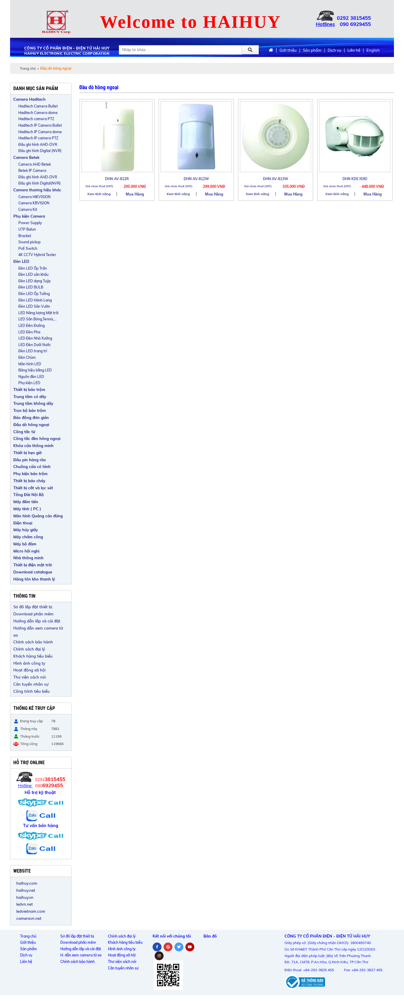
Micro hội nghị (26, 551)
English (373, 50)
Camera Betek (26, 157)
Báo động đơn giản (31, 417)
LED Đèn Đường (31, 325)
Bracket (24, 236)
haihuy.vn (24, 897)
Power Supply (30, 223)
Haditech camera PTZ (36, 119)
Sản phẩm (312, 50)
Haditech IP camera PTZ (38, 138)
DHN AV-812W (196, 179)
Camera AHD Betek (34, 164)
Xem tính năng (99, 194)
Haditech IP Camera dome (40, 132)
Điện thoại (22, 523)
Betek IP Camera (32, 170)
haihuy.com (26, 883)
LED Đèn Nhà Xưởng (35, 338)
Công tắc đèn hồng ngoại (36, 438)
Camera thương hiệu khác (37, 190)
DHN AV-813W (275, 179)
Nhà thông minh (28, 557)
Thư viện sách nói (29, 677)
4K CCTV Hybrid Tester (37, 254)
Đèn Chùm (27, 357)
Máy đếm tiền (25, 501)
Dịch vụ (334, 50)
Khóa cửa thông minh (33, 445)
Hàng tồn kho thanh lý (34, 579)
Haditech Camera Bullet (38, 106)
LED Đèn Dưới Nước (34, 345)
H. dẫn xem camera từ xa (80, 955)
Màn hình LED (29, 364)
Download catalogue (32, 572)
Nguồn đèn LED (31, 376)
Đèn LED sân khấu (33, 274)
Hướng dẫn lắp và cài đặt (36, 621)
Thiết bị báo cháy (29, 480)
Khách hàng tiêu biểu (33, 656)
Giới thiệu (288, 50)
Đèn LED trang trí (32, 351)
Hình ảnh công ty (29, 663)
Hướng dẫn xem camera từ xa (38, 632)
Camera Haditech (29, 99)
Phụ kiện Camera (29, 216)
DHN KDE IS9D (354, 179)
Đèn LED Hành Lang (35, 300)
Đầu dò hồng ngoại (31, 424)
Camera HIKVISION (34, 197)
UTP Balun (27, 229)
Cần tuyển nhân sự (31, 684)
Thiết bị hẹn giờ (27, 452)
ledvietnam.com (30, 911)
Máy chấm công (28, 536)
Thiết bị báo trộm (29, 389)
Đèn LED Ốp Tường (34, 293)
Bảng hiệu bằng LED (35, 370)
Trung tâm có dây (29, 396)
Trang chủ (28, 68)
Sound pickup (29, 242)
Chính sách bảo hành (33, 642)
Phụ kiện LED (29, 383)
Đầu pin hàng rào (29, 459)
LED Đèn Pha (29, 332)
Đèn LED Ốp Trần (32, 268)
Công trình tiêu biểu (31, 691)
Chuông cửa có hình (32, 466)
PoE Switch (27, 248)
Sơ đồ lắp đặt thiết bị (32, 606)
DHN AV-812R (117, 179)
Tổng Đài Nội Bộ (28, 494)
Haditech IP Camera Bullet (40, 125)
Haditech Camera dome (38, 112)
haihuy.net (25, 890)
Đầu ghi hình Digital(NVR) (39, 183)
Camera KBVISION (33, 203)
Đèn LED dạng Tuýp (34, 281)
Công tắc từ (24, 431)
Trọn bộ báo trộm (29, 410)
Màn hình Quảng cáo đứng (38, 515)
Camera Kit (27, 209)
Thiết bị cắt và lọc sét (33, 487)
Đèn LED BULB (30, 287)
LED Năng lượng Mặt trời (38, 313)
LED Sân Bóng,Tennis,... (37, 319)
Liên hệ (354, 50)
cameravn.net (28, 918)
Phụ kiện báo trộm (30, 473)
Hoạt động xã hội (29, 670)
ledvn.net (24, 904)
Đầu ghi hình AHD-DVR (37, 144)
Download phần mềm (33, 614)
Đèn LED (21, 261)
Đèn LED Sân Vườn (34, 306)
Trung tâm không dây (33, 403)
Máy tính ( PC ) (27, 508)
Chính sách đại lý (29, 649)
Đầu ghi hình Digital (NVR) (40, 151)
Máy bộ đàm (24, 544)
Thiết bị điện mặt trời (32, 565)
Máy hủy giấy (25, 529)
